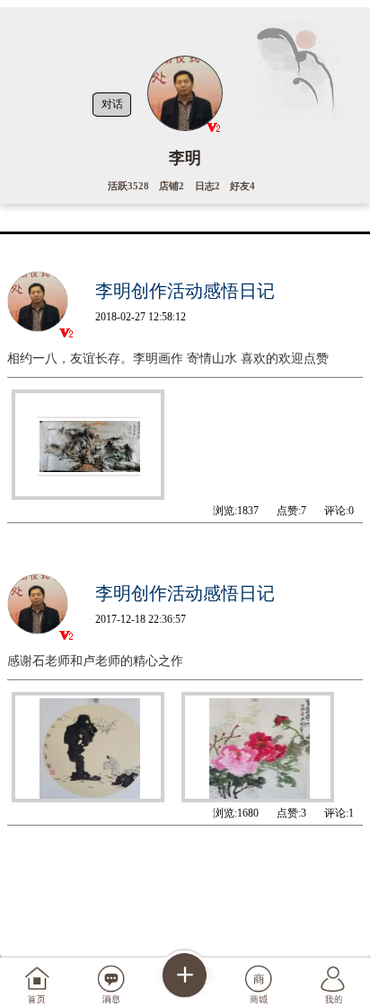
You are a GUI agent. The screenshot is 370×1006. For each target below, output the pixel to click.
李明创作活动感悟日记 (185, 291)
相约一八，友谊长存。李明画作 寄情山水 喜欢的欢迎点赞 (168, 358)
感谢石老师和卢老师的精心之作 (95, 661)
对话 (112, 104)
